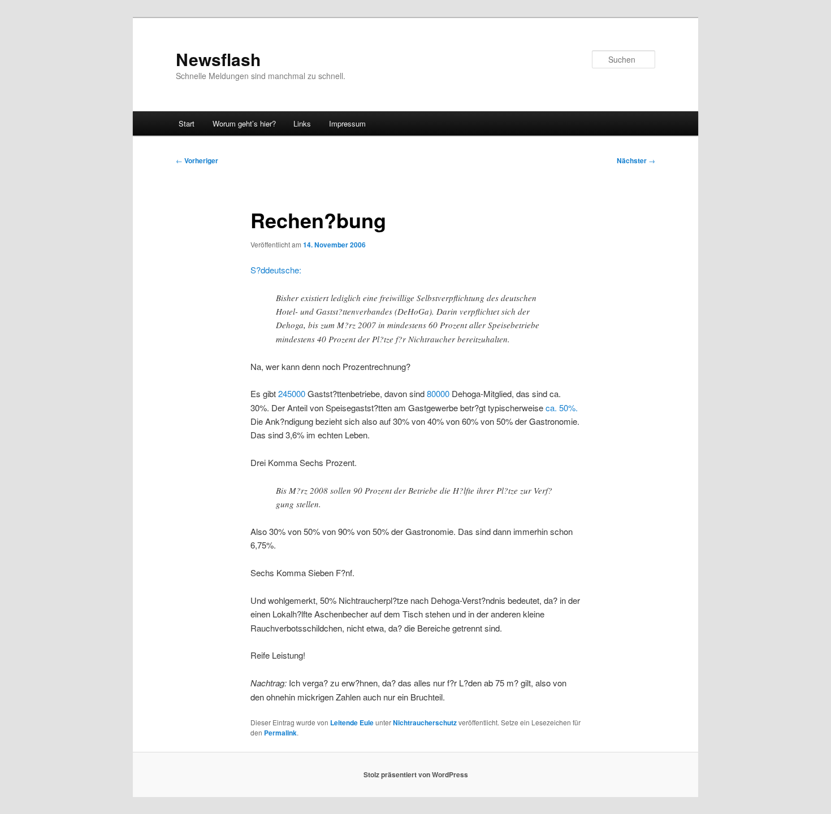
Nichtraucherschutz (425, 722)
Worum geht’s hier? (244, 123)
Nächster (636, 160)
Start (186, 123)
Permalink (280, 733)
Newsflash (218, 59)
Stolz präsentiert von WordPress (415, 774)
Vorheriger (197, 160)
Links (302, 123)
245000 (291, 393)
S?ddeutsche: (275, 270)
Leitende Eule (352, 722)
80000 (438, 393)
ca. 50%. (562, 407)
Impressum (347, 123)
